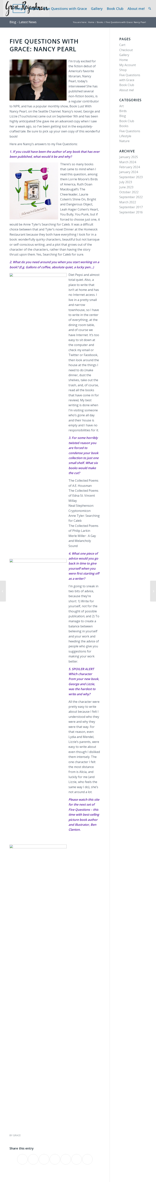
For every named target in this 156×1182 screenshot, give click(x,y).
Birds (123, 111)
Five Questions (129, 131)
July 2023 (125, 182)
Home (123, 60)
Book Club (126, 85)
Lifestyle (125, 136)
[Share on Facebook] (22, 1159)
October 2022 (128, 192)
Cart (122, 45)
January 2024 (128, 172)
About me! (126, 90)
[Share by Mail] (87, 1159)
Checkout (126, 50)
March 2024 (127, 162)
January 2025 (128, 157)
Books (123, 126)
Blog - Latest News (23, 22)
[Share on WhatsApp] (44, 1159)
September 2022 (131, 197)
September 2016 (131, 212)
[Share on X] (33, 1159)
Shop (123, 70)
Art (121, 106)
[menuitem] (20, 8)
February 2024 (129, 167)
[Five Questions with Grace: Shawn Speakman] (3, 591)
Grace (17, 1135)
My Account (127, 65)
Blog (122, 116)
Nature (124, 141)
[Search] (149, 8)
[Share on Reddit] (76, 1159)
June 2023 (126, 187)
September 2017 (131, 207)
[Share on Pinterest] (55, 1159)
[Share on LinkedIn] (65, 1159)
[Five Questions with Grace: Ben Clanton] (153, 591)
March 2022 (127, 202)
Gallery (124, 55)
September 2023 (131, 177)
